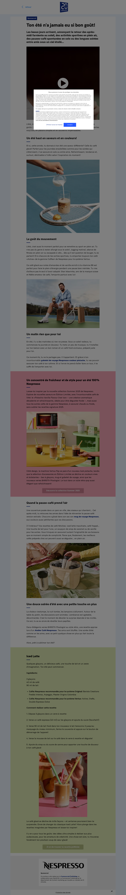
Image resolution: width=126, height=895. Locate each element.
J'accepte (70, 124)
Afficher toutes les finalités (54, 124)
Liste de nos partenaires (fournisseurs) (46, 120)
